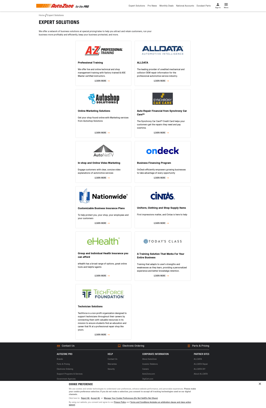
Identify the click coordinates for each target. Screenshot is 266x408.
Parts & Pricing (200, 345)
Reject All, (85, 398)
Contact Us (68, 345)
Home (42, 15)
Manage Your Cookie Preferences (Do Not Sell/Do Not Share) (131, 398)
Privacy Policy (120, 402)
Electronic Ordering (133, 345)
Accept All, (95, 398)
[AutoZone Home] (62, 6)
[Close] (259, 384)
